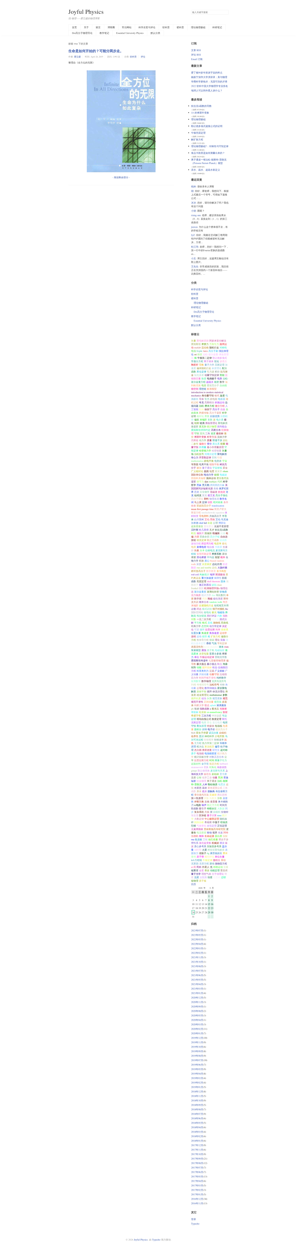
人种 (204, 784)
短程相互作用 (221, 605)
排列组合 (222, 426)
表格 (215, 488)
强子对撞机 (218, 608)
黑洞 (220, 777)
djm (206, 481)
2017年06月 (197, 1172)
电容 (203, 385)
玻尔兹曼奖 (200, 591)
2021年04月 (197, 984)
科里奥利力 (203, 670)
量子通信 (207, 467)
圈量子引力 (221, 760)
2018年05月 (197, 1122)
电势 (219, 378)
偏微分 (202, 443)
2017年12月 (197, 1145)
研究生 (216, 750)
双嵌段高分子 (204, 505)
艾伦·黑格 (210, 519)
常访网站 (126, 27)
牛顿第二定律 (204, 357)
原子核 (202, 880)
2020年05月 (197, 1015)
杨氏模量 (213, 839)
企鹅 (193, 608)
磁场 (203, 698)
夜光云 (215, 708)
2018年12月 (197, 1091)
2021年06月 (197, 975)
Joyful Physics (86, 11)
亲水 (199, 791)
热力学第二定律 (210, 743)
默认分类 (155, 33)
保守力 (200, 481)
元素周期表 (197, 829)
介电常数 (219, 736)
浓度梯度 (207, 564)
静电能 (213, 399)
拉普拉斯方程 (201, 760)
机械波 (215, 842)
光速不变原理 (221, 526)
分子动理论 (218, 873)
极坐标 (219, 433)
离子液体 (208, 361)
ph (192, 708)
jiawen (194, 226)
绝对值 (215, 619)
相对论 (200, 416)
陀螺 (193, 825)
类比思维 (222, 794)
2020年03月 (197, 1024)
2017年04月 (197, 1181)
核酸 (225, 836)
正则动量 (208, 701)
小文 (193, 258)
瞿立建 (77, 56)
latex (205, 351)
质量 (209, 440)
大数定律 (199, 818)
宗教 (219, 798)
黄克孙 (202, 426)
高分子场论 (222, 495)
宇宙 (224, 460)
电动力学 (208, 474)
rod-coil (195, 574)
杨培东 (207, 774)
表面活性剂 (197, 646)
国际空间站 (197, 612)
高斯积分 (209, 402)
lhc (226, 608)
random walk (215, 602)
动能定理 (215, 870)
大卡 (202, 550)
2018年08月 (197, 1109)
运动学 (223, 633)
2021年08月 (197, 966)
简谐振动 (220, 574)
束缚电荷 (201, 547)
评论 (143, 56)
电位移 (210, 547)
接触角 (211, 791)
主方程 (197, 743)
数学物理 (206, 681)
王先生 (194, 266)
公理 (215, 522)
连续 (193, 636)
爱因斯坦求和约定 (200, 430)
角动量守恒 (208, 395)
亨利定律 (222, 643)
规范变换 (217, 698)
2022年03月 (197, 948)
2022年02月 (197, 952)
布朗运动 (218, 867)
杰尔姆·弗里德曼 (203, 750)
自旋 (222, 409)
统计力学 (206, 595)
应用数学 (196, 681)
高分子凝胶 (215, 412)
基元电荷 (217, 722)
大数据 (220, 808)
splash (213, 705)
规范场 (217, 701)
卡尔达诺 (216, 715)
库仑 (209, 722)
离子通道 (212, 781)
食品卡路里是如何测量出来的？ (208, 153)
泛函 (211, 670)
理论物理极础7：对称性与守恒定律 (209, 146)
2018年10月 (197, 1100)
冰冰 (193, 202)
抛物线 (216, 622)
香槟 (208, 643)
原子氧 (210, 650)
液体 (221, 646)
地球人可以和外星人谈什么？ (206, 90)
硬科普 (180, 27)
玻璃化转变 (213, 591)
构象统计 (204, 574)
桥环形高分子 (198, 571)
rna (192, 839)
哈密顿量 (216, 450)
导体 (201, 399)
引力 (207, 399)
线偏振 (216, 533)
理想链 (202, 388)
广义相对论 (197, 471)
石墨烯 (216, 877)
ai (192, 867)
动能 (199, 667)
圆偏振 (208, 533)
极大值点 (201, 664)
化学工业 (207, 777)
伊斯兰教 (199, 801)
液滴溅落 (221, 705)
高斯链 (194, 440)
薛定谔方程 (207, 543)
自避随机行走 (206, 605)
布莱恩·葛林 (200, 787)
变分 (209, 443)
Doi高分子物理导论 (82, 33)
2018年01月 (197, 1140)
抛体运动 (211, 478)
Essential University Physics (130, 33)
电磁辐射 (219, 650)
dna (213, 595)
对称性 (223, 347)
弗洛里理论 (211, 423)
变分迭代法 (223, 478)
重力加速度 (207, 577)
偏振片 (200, 533)
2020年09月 (197, 1006)
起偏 (222, 533)
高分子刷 (213, 351)
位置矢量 (196, 633)
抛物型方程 (221, 863)
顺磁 (210, 598)
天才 (211, 529)
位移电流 (210, 550)
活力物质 (196, 595)
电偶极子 (212, 378)
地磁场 (220, 612)
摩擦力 (205, 344)
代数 (219, 615)
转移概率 (208, 739)
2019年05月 (197, 1069)
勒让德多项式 (219, 357)
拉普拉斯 (210, 629)
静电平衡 (209, 460)
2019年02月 (197, 1082)
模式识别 (207, 608)
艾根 (205, 839)
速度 (213, 433)
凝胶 (193, 481)
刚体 (201, 409)
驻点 (207, 705)
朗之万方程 (213, 805)
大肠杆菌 (222, 567)
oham (225, 471)
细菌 (196, 423)
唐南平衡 (201, 691)
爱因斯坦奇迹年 (199, 660)
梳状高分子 (222, 729)
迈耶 (223, 877)
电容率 (217, 543)
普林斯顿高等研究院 (215, 829)
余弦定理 (212, 825)
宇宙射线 (217, 467)
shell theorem (213, 581)
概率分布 (204, 602)
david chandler (211, 646)
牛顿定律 (207, 860)
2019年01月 (197, 1087)
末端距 (203, 419)
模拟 (201, 588)
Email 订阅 (196, 59)
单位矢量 (219, 856)
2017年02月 (197, 1190)
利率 (218, 629)
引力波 (210, 371)
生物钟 (224, 811)
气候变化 (201, 825)
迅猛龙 (213, 491)
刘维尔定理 (211, 454)
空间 (214, 457)
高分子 (216, 409)
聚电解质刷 (203, 340)
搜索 (226, 12)
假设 (211, 639)
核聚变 (194, 870)
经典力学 (196, 626)
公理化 (200, 688)
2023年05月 (197, 935)
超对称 (224, 750)
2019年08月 (197, 1055)
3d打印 (197, 849)
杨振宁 (208, 409)
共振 (207, 811)
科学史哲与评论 (147, 27)
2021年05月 (197, 979)
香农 (207, 870)
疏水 (204, 791)
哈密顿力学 (205, 450)
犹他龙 (221, 491)
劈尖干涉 (223, 839)
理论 (217, 639)
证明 (193, 416)
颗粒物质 (212, 784)
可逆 (196, 629)
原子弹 (200, 856)
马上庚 (197, 502)
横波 (222, 842)
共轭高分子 (215, 516)
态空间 (205, 626)
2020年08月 (197, 1011)
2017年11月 (197, 1149)
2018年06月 (197, 1118)
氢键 (196, 708)
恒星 (210, 877)
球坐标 (194, 712)
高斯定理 (219, 364)
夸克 (201, 402)
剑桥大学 (199, 705)
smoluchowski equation (212, 512)
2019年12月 (197, 1037)
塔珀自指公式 (204, 719)
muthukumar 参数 (218, 694)
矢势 (209, 698)
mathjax (213, 481)
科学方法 (212, 436)
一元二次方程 (204, 619)
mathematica (197, 460)
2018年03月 (197, 1131)
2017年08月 (197, 1163)
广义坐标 (219, 670)
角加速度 (214, 633)
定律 (204, 502)
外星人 (205, 867)
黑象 (199, 485)
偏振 (196, 419)
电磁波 (223, 474)
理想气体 (206, 873)
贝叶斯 (194, 529)
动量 (214, 777)
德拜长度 (196, 698)
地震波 (221, 784)
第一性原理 (197, 798)
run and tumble (204, 567)
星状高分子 (213, 385)
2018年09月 (197, 1105)
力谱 (196, 536)
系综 (223, 860)
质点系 (216, 443)
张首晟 (194, 815)
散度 (203, 378)
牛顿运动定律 (207, 657)
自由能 (223, 385)
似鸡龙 (197, 495)
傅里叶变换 (200, 436)
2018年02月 (197, 1136)
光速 (220, 832)
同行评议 (212, 615)
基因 (206, 471)
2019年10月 (197, 1046)
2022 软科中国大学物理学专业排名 (209, 86)
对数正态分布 (216, 756)
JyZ (193, 235)
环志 (199, 608)
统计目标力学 (201, 756)
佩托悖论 (209, 856)
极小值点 (212, 664)
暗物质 (224, 822)
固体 (223, 581)
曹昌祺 (224, 870)
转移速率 (219, 739)
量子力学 (209, 364)
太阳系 (203, 877)
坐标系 (224, 629)
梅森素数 (222, 767)
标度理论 (216, 368)
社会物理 (201, 781)
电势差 (218, 460)
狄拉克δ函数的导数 (201, 106)
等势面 (194, 464)
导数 (201, 364)
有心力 (194, 457)
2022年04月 (197, 943)
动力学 (202, 440)
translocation (218, 505)
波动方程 (196, 543)
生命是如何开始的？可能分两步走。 (95, 50)
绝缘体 (210, 725)
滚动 (212, 863)
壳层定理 (201, 581)
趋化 (214, 567)
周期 (204, 598)
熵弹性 (217, 577)
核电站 (207, 612)
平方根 (197, 622)
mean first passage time (202, 509)
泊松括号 (199, 454)
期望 (217, 557)
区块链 (202, 815)
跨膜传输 (204, 412)
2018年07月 (197, 1113)
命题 (209, 522)
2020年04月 (197, 1020)
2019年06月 (197, 1064)
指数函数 (204, 708)
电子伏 (211, 729)
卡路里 (218, 547)
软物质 (223, 591)
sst (195, 354)
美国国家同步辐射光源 (209, 486)
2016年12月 (197, 1198)
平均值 (210, 557)
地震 (211, 471)
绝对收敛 (218, 502)
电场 (193, 351)
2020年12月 (197, 997)
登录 (193, 1219)
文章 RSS (196, 50)
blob (193, 732)
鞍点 (219, 664)
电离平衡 (204, 464)
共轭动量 (204, 674)
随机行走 (214, 347)
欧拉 (193, 533)
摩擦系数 (216, 553)
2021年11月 (197, 957)
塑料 (206, 498)
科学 (224, 412)
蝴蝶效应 (212, 808)
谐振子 (202, 853)
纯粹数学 (221, 677)
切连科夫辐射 (198, 478)
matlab (197, 347)
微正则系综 (205, 584)
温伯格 (205, 347)
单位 (196, 657)
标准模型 (212, 388)
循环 (202, 629)
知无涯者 (199, 375)
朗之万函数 (213, 540)
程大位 (200, 746)
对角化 (212, 767)
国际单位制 (197, 474)
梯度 (199, 354)
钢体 (201, 836)
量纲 (193, 856)
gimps (194, 770)
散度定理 (216, 719)
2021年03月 (197, 988)
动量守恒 (214, 674)
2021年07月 (197, 970)
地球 (212, 574)
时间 (211, 760)
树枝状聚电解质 (216, 849)
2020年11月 (197, 1002)
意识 (201, 736)
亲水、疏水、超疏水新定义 (205, 169)
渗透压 (223, 361)
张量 (225, 867)
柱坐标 (202, 712)
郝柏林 (215, 774)
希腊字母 (196, 715)
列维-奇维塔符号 (200, 684)
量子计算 (212, 815)
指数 (225, 615)
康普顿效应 (216, 853)
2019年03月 (197, 1078)
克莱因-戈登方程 (200, 863)
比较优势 (215, 416)
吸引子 (202, 808)
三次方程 (206, 715)
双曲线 (224, 622)
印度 (219, 457)
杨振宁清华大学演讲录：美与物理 (209, 77)
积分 (217, 371)
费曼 (207, 416)
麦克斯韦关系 (217, 770)
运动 (199, 636)
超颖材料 (196, 763)
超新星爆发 (197, 526)
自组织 (216, 811)
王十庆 (223, 774)
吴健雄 (213, 794)
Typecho (195, 1223)
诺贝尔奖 (213, 732)
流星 (196, 877)
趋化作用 (217, 564)
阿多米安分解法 (217, 340)
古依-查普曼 (211, 801)
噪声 (204, 805)
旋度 (222, 395)
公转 (199, 777)
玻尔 (199, 467)
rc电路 (197, 805)
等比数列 (221, 595)
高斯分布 (216, 430)
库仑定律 (201, 371)
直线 (210, 622)
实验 (222, 639)
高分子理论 (197, 498)
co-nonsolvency (214, 712)
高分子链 (215, 536)
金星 (201, 870)
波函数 (223, 540)
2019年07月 (197, 1060)
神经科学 (209, 736)
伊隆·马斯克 (210, 798)
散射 (225, 712)
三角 (207, 433)
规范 (225, 698)
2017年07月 (197, 1167)
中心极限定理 (212, 818)
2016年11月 (197, 1203)
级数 (210, 502)
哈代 (216, 395)
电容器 (221, 399)
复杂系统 (199, 811)
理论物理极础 (198, 27)
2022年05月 (197, 939)
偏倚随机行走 (204, 368)
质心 (207, 560)
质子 (193, 753)
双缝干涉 (217, 440)
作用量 (202, 447)
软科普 (166, 27)
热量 (196, 550)
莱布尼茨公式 (215, 787)
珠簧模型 (196, 650)
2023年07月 (197, 930)
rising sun (196, 215)
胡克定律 (201, 540)
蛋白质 (218, 836)
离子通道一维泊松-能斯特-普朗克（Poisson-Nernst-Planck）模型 (209, 161)
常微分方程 (197, 361)
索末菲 (218, 471)
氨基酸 (198, 839)
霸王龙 (211, 495)
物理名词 (214, 498)
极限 (204, 636)
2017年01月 (197, 1194)
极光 (214, 612)
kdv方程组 (196, 860)
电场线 (218, 725)
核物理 (194, 880)
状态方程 (214, 763)
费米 (225, 853)
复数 (210, 419)
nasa (219, 815)
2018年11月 (197, 1096)
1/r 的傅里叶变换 (200, 112)
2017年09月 (197, 1158)
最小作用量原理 (215, 447)
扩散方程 (215, 636)
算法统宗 (209, 746)
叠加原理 (201, 725)
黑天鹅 (205, 485)
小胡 (193, 210)
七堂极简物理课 (217, 660)
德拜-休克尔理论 (216, 691)
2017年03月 (197, 1185)
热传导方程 (203, 639)
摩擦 (224, 653)
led (205, 522)
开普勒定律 (205, 457)
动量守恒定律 (212, 375)
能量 (222, 443)
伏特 (204, 729)
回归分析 (199, 822)
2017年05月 (197, 1176)
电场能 (200, 753)
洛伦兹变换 (205, 842)
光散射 (223, 708)
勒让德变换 (204, 770)
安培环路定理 (204, 553)
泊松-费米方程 (206, 405)
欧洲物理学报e (212, 588)
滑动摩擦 (201, 557)
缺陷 (214, 584)
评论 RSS (196, 54)
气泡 (214, 643)
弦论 (216, 361)
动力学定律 (215, 626)
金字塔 (205, 763)
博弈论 (222, 522)
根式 (204, 622)
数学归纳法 (211, 688)
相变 (216, 382)
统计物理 (212, 426)
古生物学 (204, 491)
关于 (86, 27)
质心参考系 (200, 846)
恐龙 (196, 491)
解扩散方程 (197, 139)
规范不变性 (197, 701)
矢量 (193, 340)
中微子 (216, 822)
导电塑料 (204, 516)
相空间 (194, 388)
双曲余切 (204, 536)
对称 (222, 684)
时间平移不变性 (207, 677)
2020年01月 (197, 1033)
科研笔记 (217, 27)
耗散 (201, 560)
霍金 (225, 467)
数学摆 (197, 598)
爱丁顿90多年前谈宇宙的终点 (206, 72)
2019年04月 (197, 1073)
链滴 (202, 423)
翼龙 (204, 495)
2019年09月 (197, 1051)
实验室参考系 (214, 846)
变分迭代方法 (201, 794)
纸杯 (193, 186)
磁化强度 (218, 598)
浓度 (198, 564)
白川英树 (199, 519)
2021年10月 (197, 961)
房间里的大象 (217, 485)
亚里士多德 (215, 653)
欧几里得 (204, 529)
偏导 (217, 746)
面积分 (197, 729)
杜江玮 (194, 246)
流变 (193, 777)
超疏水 (209, 382)
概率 (222, 557)
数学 (222, 382)
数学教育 (211, 571)
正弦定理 (222, 825)
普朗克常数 (221, 657)
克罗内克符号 (219, 681)
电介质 (219, 419)
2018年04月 (197, 1127)
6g (208, 853)
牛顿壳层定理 (198, 132)
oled (201, 522)
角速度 (205, 633)
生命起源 (209, 836)
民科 (199, 867)
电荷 (203, 722)
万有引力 (214, 344)
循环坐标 (207, 667)
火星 (204, 849)
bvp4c (199, 351)
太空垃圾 (204, 653)
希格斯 (208, 822)
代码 (219, 481)
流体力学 (222, 436)
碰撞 (216, 474)
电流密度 (201, 832)
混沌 (202, 433)
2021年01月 (197, 993)
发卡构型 (221, 571)
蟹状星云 (208, 526)
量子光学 (196, 873)
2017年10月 (197, 1154)
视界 (214, 832)
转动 (209, 832)
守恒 (196, 433)
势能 (222, 375)
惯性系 (194, 842)
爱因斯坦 (196, 344)
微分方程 (220, 405)
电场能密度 (211, 753)
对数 (193, 619)
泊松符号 (214, 684)
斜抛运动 (219, 402)
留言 (98, 27)
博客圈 (111, 27)
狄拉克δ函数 (221, 529)
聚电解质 (222, 454)
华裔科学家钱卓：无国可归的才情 (209, 81)
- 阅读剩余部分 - (121, 177)
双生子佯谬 (202, 732)
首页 (74, 27)
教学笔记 (104, 33)
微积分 (216, 860)
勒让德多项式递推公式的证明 (206, 126)
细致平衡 (214, 464)
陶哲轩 (194, 364)
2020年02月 (197, 1028)
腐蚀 (203, 650)
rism (226, 646)
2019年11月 (197, 1042)
